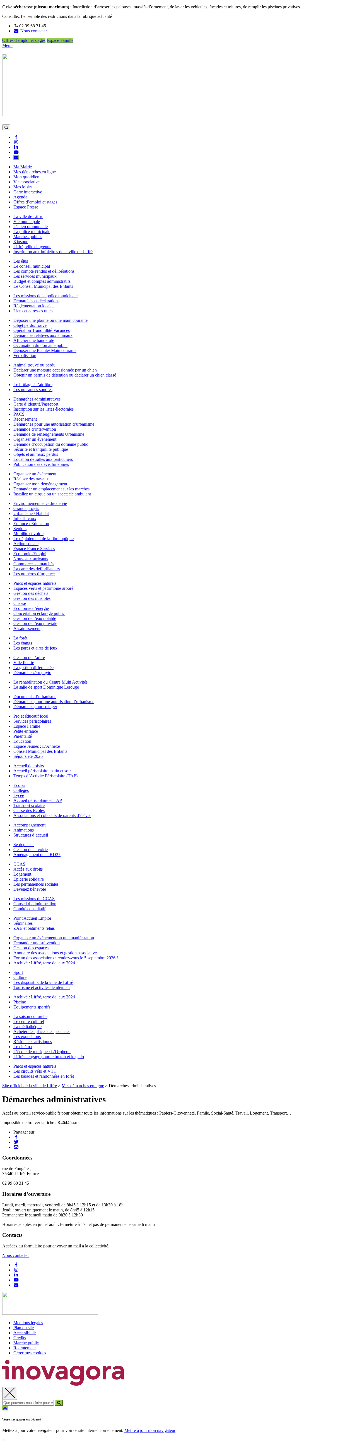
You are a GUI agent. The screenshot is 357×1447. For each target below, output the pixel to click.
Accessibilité (24, 1332)
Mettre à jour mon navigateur (149, 1430)
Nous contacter (15, 1255)
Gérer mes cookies (29, 1352)
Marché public (26, 1342)
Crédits (19, 1337)
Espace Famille (60, 40)
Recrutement (24, 1347)
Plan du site (23, 1327)
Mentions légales (28, 1322)
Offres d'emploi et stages (23, 40)
